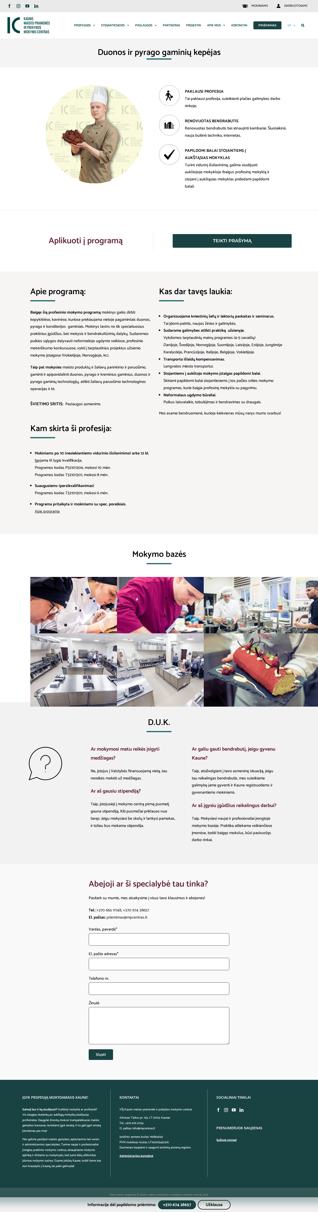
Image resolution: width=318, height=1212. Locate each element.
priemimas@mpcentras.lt (127, 917)
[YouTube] (234, 1110)
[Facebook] (218, 1110)
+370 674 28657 (136, 910)
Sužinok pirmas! (226, 1140)
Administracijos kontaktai (136, 1156)
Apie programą (47, 511)
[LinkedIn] (241, 1110)
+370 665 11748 (108, 910)
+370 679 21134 (134, 1123)
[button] (302, 25)
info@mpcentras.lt (143, 1128)
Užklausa (214, 1204)
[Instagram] (226, 1110)
